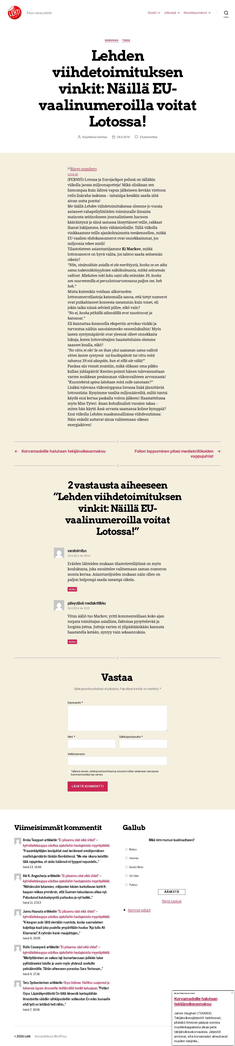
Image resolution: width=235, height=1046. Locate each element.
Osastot (152, 12)
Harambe (133, 858)
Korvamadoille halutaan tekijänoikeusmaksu (195, 1001)
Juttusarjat (170, 12)
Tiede (126, 40)
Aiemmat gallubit (139, 910)
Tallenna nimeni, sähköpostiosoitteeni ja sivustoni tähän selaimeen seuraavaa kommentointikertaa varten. (114, 773)
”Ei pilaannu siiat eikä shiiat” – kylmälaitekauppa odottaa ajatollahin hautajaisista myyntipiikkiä (66, 842)
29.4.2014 (123, 137)
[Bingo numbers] (117, 169)
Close (232, 993)
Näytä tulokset (171, 901)
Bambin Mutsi (136, 867)
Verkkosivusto (76, 754)
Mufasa (132, 849)
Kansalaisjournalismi (195, 12)
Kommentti (75, 702)
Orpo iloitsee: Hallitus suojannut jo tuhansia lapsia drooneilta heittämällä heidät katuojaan (66, 985)
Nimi (71, 736)
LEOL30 (73, 174)
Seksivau (112, 40)
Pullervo (133, 884)
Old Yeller (134, 875)
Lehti (27, 1036)
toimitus (102, 137)
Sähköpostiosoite (131, 736)
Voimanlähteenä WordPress (51, 1036)
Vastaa (72, 589)
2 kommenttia (148, 137)
